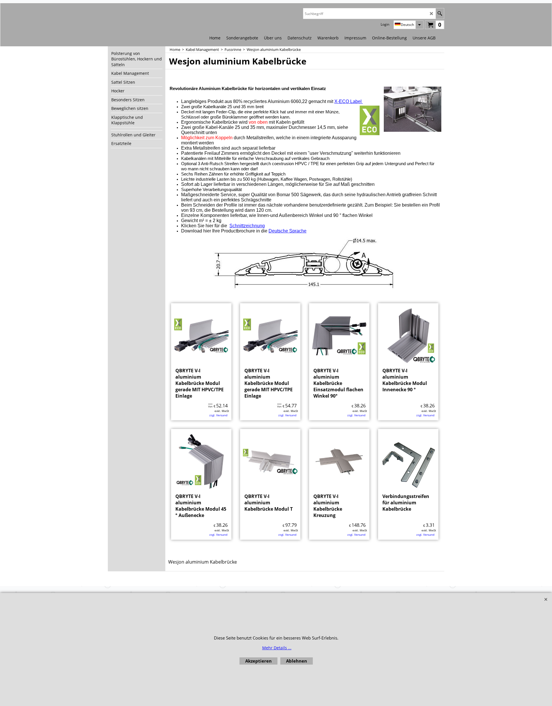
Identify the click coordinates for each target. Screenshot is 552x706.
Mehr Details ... (277, 647)
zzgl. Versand (218, 415)
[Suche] (440, 13)
